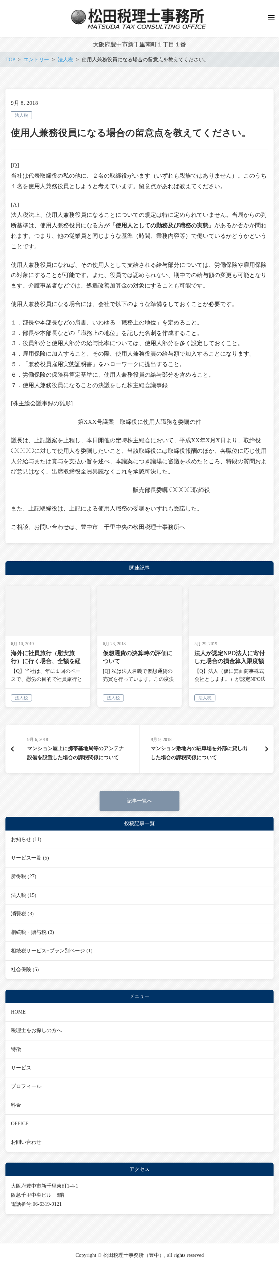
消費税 (18, 913)
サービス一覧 (26, 858)
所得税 (18, 876)
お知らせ (21, 839)
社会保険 (21, 969)
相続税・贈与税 (28, 932)
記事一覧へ (139, 801)
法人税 (21, 115)
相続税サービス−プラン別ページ (48, 950)
